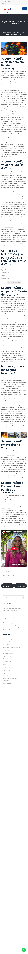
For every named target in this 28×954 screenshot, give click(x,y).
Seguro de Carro (5, 270)
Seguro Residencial (6, 267)
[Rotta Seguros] (6, 10)
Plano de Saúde (7, 642)
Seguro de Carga (7, 656)
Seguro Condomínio (8, 653)
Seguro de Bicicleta (6, 278)
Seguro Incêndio (7, 572)
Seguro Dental (6, 664)
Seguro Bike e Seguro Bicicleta (11, 647)
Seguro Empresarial (8, 667)
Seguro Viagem (7, 683)
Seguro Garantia (7, 673)
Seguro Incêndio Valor (8, 579)
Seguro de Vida (5, 272)
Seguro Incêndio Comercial (9, 575)
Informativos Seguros (8, 639)
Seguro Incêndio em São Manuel (21, 585)
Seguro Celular (5, 275)
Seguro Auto (6, 644)
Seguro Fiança (6, 670)
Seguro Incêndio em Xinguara (7, 585)
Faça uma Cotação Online (14, 282)
